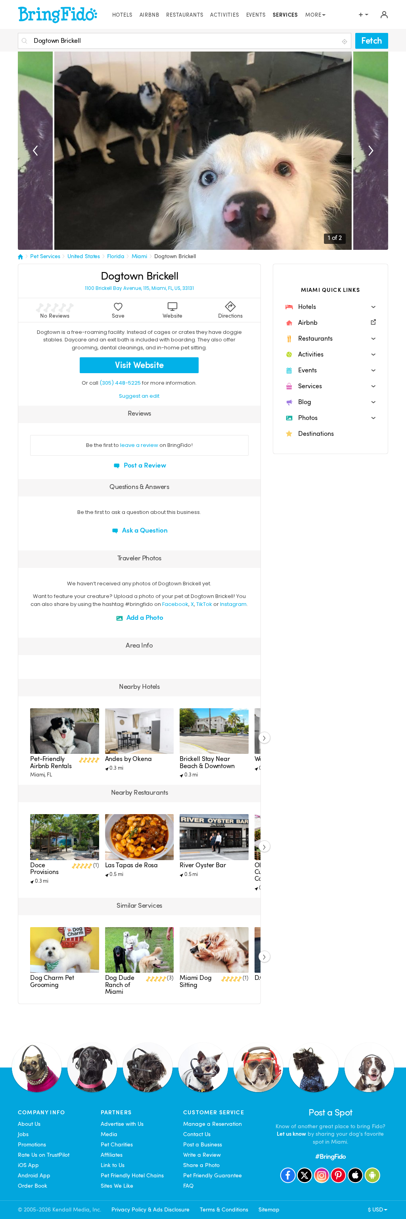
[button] (330, 307)
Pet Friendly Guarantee (212, 1175)
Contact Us (197, 1134)
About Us (29, 1123)
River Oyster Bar (203, 865)
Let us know (291, 1133)
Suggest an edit (139, 396)
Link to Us (112, 1165)
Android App (34, 1175)
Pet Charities (117, 1144)
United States (83, 256)
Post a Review (144, 465)
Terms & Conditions (224, 1209)
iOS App (28, 1165)
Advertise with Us (122, 1123)
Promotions (32, 1144)
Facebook (175, 604)
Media (109, 1134)
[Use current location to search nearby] (345, 41)
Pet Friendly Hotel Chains (132, 1175)
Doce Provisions (44, 868)
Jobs (23, 1134)
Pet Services (45, 256)
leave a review (139, 445)
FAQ (188, 1185)
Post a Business (202, 1144)
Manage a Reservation (212, 1123)
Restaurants (184, 15)
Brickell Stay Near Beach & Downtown (207, 762)
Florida (115, 256)
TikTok (204, 604)
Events (256, 15)
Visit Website (139, 365)
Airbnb (149, 15)
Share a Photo (201, 1165)
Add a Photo (144, 617)
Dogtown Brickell (175, 256)
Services (286, 15)
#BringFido (330, 1156)
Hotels (122, 15)
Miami (139, 256)
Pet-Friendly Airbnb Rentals (51, 762)
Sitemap (269, 1209)
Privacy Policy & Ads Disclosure (150, 1209)
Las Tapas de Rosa (131, 865)
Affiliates (112, 1154)
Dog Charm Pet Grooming (52, 981)
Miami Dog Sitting (196, 981)
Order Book (32, 1185)
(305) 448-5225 (120, 383)
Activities (224, 15)
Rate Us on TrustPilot (43, 1154)
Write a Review (202, 1154)
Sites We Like (117, 1185)
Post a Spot (330, 1112)
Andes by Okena (128, 759)
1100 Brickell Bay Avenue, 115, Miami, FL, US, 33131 (139, 288)
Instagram (233, 604)
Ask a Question (144, 530)
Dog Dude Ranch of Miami (119, 984)
